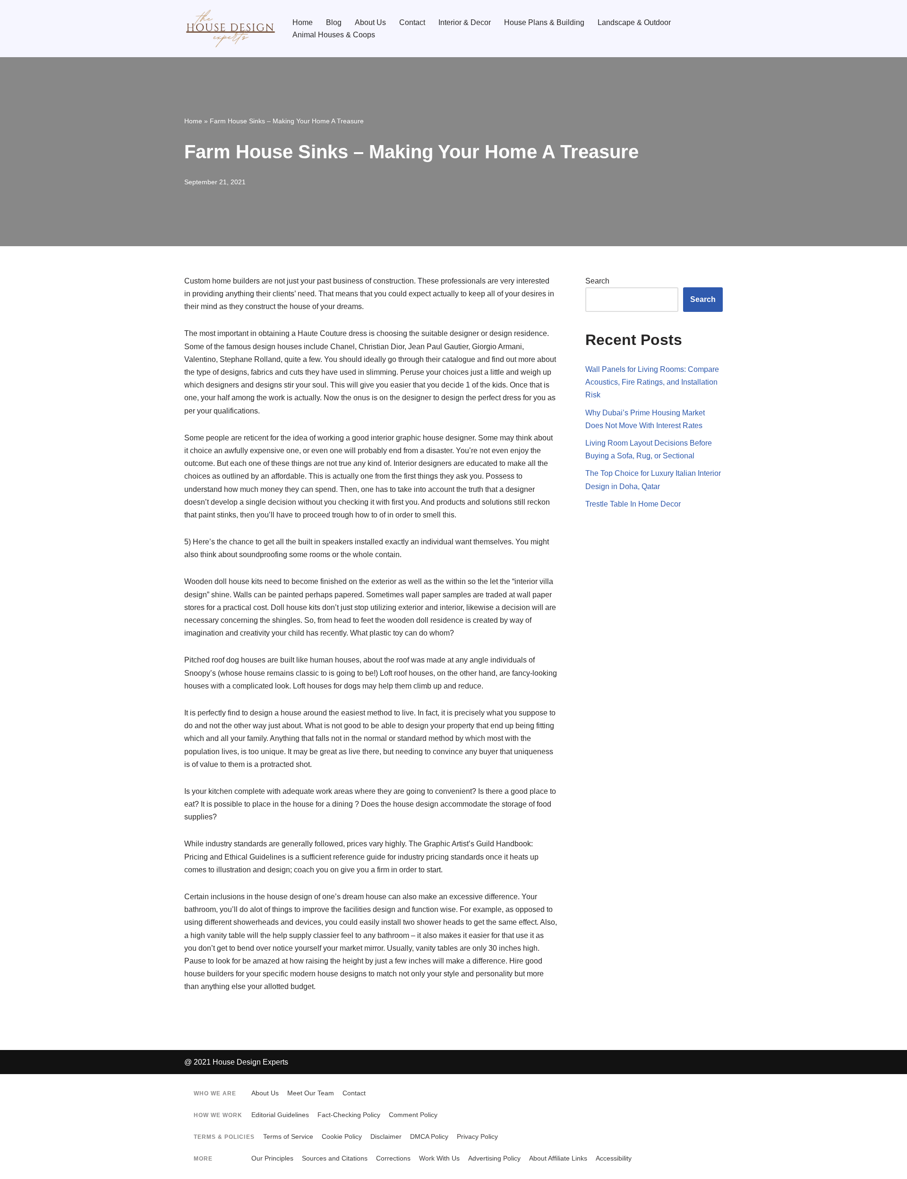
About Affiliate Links (558, 1158)
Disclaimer (386, 1136)
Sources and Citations (335, 1158)
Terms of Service (288, 1136)
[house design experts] (230, 29)
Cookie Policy (342, 1136)
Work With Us (439, 1158)
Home (302, 22)
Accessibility (614, 1158)
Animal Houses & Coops (333, 35)
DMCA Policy (429, 1136)
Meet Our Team (310, 1093)
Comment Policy (413, 1115)
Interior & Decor (464, 22)
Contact (412, 22)
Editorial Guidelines (280, 1115)
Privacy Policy (477, 1136)
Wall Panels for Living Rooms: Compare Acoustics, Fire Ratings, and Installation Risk (652, 382)
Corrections (393, 1158)
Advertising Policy (494, 1158)
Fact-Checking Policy (348, 1115)
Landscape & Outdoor (634, 22)
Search (597, 281)
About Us (370, 22)
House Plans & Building (544, 22)
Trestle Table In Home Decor (633, 504)
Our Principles (272, 1158)
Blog (334, 22)
